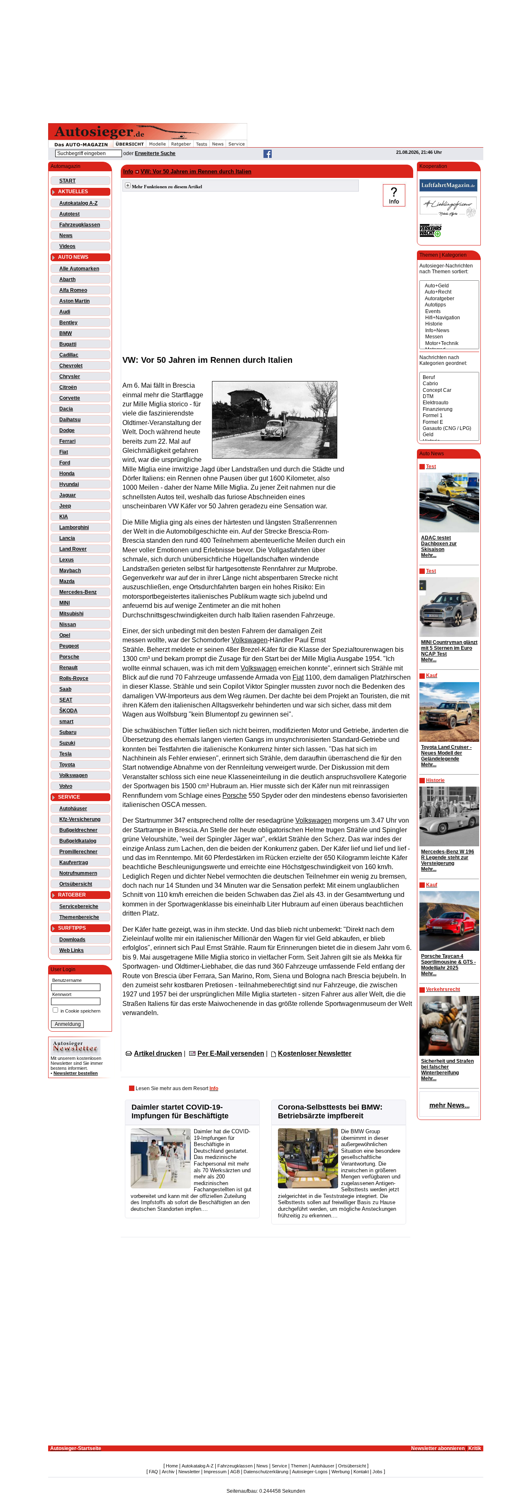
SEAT (65, 700)
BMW (65, 333)
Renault (68, 667)
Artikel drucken (158, 1053)
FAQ (153, 1471)
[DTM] (449, 397)
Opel (64, 635)
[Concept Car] (449, 390)
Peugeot (69, 646)
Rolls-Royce (73, 678)
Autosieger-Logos (310, 1471)
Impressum (215, 1471)
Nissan (67, 624)
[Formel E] (449, 422)
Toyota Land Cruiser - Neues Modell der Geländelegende (446, 753)
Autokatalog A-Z (78, 203)
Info (128, 171)
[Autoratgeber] (449, 299)
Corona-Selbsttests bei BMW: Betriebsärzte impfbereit (330, 1111)
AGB (235, 1471)
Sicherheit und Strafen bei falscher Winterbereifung (447, 1067)
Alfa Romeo (73, 290)
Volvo (65, 786)
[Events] (449, 312)
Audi (64, 312)
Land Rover (73, 549)
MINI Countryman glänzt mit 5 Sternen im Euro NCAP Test (449, 648)
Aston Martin (74, 301)
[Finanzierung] (449, 409)
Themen (299, 1465)
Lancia (67, 538)
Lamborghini (74, 527)
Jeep (65, 506)
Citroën (68, 387)
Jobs (377, 1471)
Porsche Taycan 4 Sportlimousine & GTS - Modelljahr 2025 (448, 962)
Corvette (69, 398)
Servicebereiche (78, 906)
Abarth (67, 279)
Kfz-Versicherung (79, 819)
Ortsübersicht (75, 884)
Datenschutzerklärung (266, 1471)
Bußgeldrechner (78, 830)
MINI (64, 603)
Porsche (69, 657)
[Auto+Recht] (449, 292)
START (67, 181)
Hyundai (69, 484)
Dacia (66, 409)
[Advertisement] (265, 60)
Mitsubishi (71, 614)
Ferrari (67, 441)
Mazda (67, 581)
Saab (65, 689)
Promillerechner (78, 852)
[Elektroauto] (449, 403)
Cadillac (68, 355)
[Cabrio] (449, 384)
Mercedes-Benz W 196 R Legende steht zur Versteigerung (447, 857)
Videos (67, 246)
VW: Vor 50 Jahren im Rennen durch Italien (196, 171)
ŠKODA (68, 711)
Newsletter (189, 1471)
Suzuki (67, 743)
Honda (67, 473)
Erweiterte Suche (155, 153)
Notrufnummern (78, 873)
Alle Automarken (79, 269)
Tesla (65, 754)
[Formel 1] (449, 416)
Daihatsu (69, 420)
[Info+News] (449, 331)
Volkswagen (73, 775)
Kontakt (361, 1471)
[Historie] (449, 324)
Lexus (66, 560)
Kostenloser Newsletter (314, 1053)
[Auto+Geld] (449, 286)
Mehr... (428, 555)
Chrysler (69, 376)
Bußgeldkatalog (77, 841)
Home (172, 1465)
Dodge (67, 430)
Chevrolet (71, 366)
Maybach (70, 570)
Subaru (67, 732)
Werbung (340, 1471)
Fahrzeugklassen (79, 225)
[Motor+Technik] (449, 343)
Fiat (63, 452)
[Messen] (449, 337)
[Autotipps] (449, 305)
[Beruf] (449, 377)
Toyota (67, 765)
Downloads (72, 940)
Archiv (168, 1471)
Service (279, 1465)
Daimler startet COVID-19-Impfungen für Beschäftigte (180, 1111)
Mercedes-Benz (78, 592)
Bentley (68, 323)
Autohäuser (73, 808)
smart (66, 721)
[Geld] (449, 435)
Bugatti (67, 344)
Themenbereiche (79, 917)
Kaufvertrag (73, 862)
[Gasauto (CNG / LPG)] (449, 428)
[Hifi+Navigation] (449, 318)
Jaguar (67, 495)
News (66, 235)
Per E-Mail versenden (230, 1053)
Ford (64, 463)
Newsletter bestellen (76, 1073)
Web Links (71, 950)
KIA (63, 517)
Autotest (69, 214)
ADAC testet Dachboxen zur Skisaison (439, 543)
